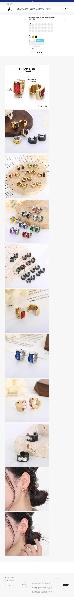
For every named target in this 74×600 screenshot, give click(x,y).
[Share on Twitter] (31, 52)
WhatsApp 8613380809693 (9, 580)
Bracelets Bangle (48, 8)
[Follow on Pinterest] (14, 585)
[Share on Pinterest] (33, 52)
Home (18, 8)
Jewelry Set (19, 9)
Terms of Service (24, 586)
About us (43, 9)
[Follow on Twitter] (7, 585)
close (6, 1)
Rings (22, 8)
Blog (48, 9)
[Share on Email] (39, 52)
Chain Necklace (32, 8)
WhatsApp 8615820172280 (8, 4)
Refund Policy (24, 584)
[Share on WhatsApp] (41, 52)
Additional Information (37, 59)
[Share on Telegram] (37, 52)
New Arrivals (38, 9)
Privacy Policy (24, 582)
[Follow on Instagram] (9, 585)
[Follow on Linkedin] (11, 585)
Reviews (45, 59)
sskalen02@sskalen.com (10, 3)
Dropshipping (25, 9)
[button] (36, 43)
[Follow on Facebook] (5, 585)
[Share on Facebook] (29, 52)
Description (29, 59)
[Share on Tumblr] (35, 52)
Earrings (26, 8)
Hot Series (31, 9)
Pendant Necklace (40, 8)
